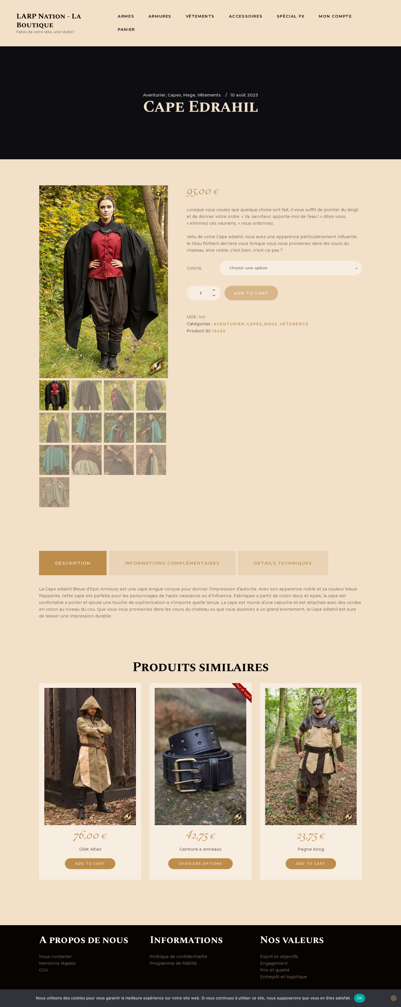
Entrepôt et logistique (283, 976)
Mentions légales (57, 963)
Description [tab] (73, 563)
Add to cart (251, 293)
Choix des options (200, 864)
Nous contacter (55, 956)
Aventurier (229, 324)
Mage (271, 324)
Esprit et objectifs (279, 956)
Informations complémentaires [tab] (172, 563)
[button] (159, 194)
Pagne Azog (311, 849)
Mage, (190, 95)
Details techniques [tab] (283, 563)
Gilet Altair (90, 849)
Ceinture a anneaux (200, 849)
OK (360, 998)
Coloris (194, 268)
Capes (254, 324)
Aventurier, (155, 95)
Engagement (274, 963)
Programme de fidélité (173, 963)
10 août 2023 (244, 95)
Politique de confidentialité (178, 956)
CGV (43, 970)
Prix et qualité (275, 970)
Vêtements (209, 95)
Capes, (175, 95)
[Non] (394, 998)
